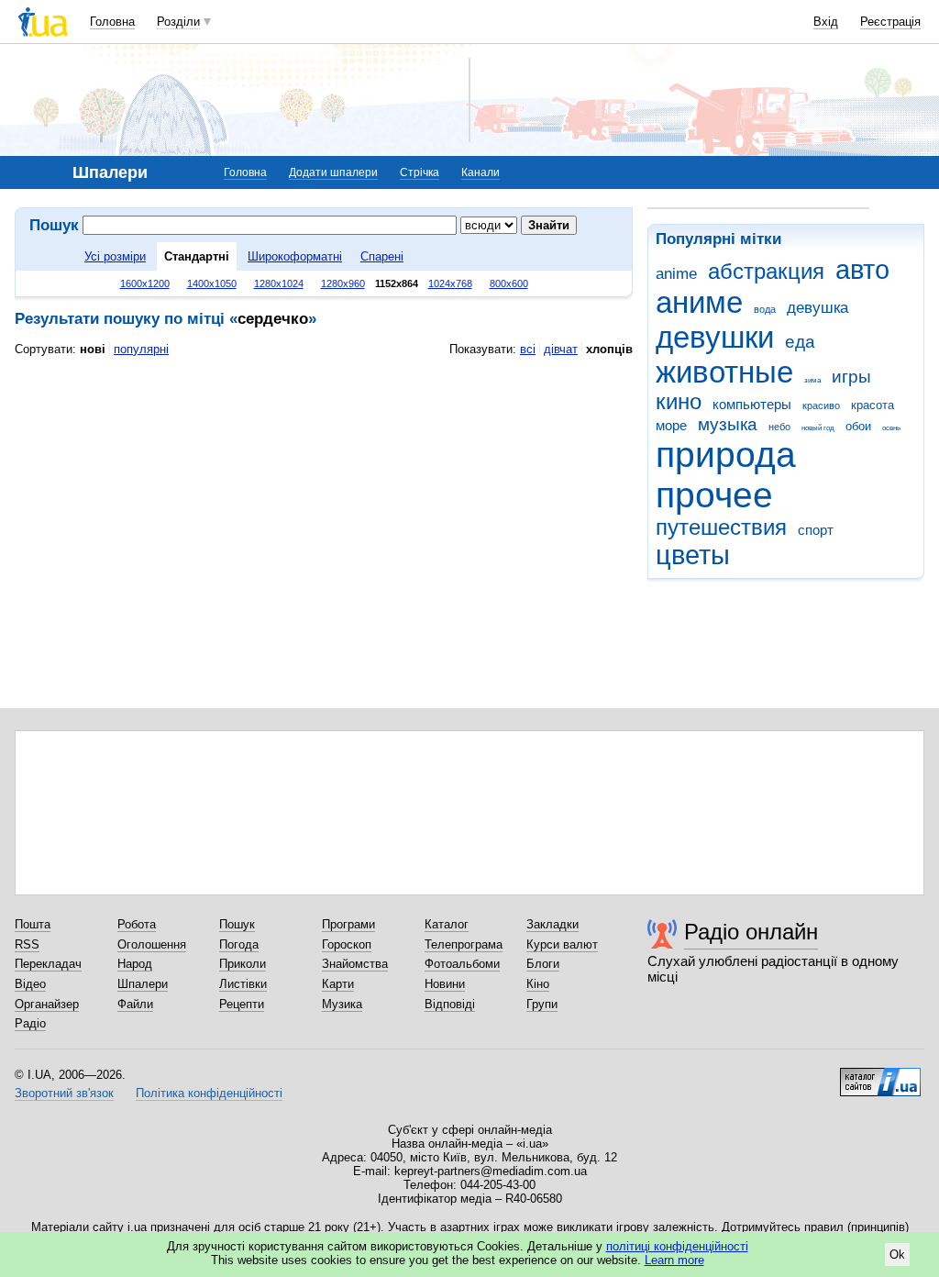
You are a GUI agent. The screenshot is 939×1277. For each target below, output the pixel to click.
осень (891, 428)
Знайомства (355, 964)
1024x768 (450, 283)
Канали (480, 172)
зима (812, 380)
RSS (27, 944)
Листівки (243, 984)
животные (724, 372)
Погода (239, 944)
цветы (693, 555)
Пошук (237, 924)
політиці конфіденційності (677, 1246)
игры (851, 376)
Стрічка (419, 172)
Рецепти (241, 1004)
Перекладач (48, 964)
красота (872, 405)
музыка (727, 424)
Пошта (32, 924)
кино (678, 402)
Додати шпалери (333, 172)
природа (726, 454)
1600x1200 (145, 283)
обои (858, 426)
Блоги (542, 964)
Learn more (674, 1260)
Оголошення (151, 944)
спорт (816, 530)
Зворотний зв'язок (64, 1093)
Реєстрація (890, 21)
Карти (338, 984)
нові (92, 349)
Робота (136, 924)
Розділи (178, 21)
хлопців (609, 349)
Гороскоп (346, 944)
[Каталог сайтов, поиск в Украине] (880, 1075)
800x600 (509, 283)
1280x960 (343, 283)
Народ (134, 964)
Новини (445, 984)
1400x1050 (212, 283)
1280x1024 (279, 283)
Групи (542, 1004)
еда (800, 341)
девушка (817, 307)
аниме (699, 302)
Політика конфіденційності (209, 1093)
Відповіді (450, 1004)
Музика (342, 1004)
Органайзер (47, 1004)
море (671, 425)
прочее (714, 495)
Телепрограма (464, 944)
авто (862, 269)
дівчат (561, 349)
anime (676, 274)
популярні (141, 349)
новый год (817, 428)
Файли (135, 1004)
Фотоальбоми (462, 964)
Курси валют (562, 944)
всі (528, 349)
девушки (715, 337)
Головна (112, 21)
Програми (348, 924)
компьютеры (752, 404)
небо (779, 426)
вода (765, 309)
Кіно (537, 984)
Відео (30, 984)
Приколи (242, 964)
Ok (897, 1254)
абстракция (766, 271)
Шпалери (142, 984)
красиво (821, 405)
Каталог (447, 924)
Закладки (552, 924)
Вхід (825, 21)
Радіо (30, 1023)
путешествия (721, 527)
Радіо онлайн (751, 931)
